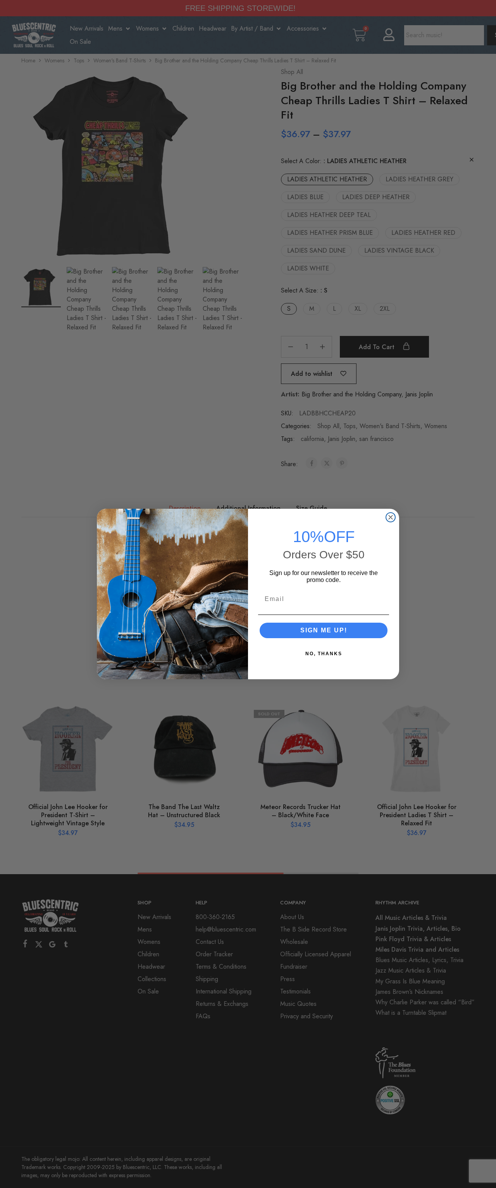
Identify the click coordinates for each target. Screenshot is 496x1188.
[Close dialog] (390, 517)
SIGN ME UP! (323, 630)
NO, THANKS (323, 653)
